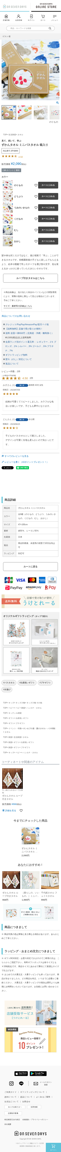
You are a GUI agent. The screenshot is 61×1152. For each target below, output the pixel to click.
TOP (5, 135)
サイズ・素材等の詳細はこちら (18, 306)
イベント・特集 (15, 728)
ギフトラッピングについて (33, 1092)
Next (56, 70)
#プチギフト (45, 682)
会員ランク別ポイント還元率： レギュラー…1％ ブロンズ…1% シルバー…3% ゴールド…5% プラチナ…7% (30, 346)
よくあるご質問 (44, 1096)
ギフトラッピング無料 (16, 355)
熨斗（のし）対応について (18, 359)
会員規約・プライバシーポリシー (35, 1119)
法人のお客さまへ (15, 1107)
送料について (11, 1096)
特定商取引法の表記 (12, 1119)
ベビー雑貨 (20, 708)
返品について (12, 363)
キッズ (11, 703)
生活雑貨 (12, 135)
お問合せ (26, 1101)
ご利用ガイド (11, 1092)
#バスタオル (9, 682)
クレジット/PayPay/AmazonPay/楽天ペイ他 (27, 324)
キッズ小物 (20, 703)
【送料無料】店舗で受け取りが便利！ (24, 328)
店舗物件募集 (13, 1113)
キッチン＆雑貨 (15, 713)
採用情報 (34, 1107)
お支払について (12, 1101)
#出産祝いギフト (27, 682)
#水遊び (6, 689)
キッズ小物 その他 (34, 703)
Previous (5, 70)
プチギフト (20, 723)
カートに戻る (30, 566)
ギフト (11, 718)
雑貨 (10, 737)
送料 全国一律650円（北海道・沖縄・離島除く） (29, 333)
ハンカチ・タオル (34, 708)
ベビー (11, 708)
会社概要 (7, 1124)
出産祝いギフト (22, 718)
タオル (20, 135)
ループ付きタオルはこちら (30, 278)
